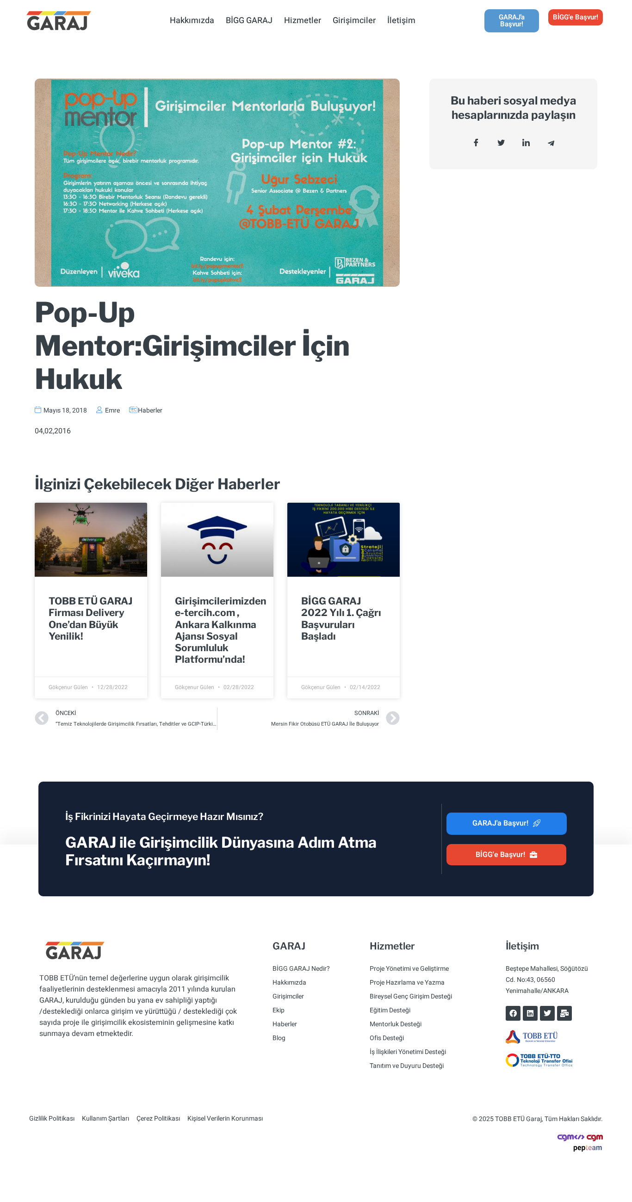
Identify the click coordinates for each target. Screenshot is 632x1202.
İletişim (401, 20)
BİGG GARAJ (249, 20)
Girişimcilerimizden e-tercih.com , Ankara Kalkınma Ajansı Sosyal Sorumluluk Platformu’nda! (220, 630)
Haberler (150, 410)
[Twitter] (547, 1013)
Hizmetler (302, 20)
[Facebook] (513, 1013)
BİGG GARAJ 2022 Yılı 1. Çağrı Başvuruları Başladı (341, 618)
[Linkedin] (530, 1013)
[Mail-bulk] (564, 1013)
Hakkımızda (192, 20)
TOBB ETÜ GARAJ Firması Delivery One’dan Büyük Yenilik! (90, 618)
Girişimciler (354, 20)
